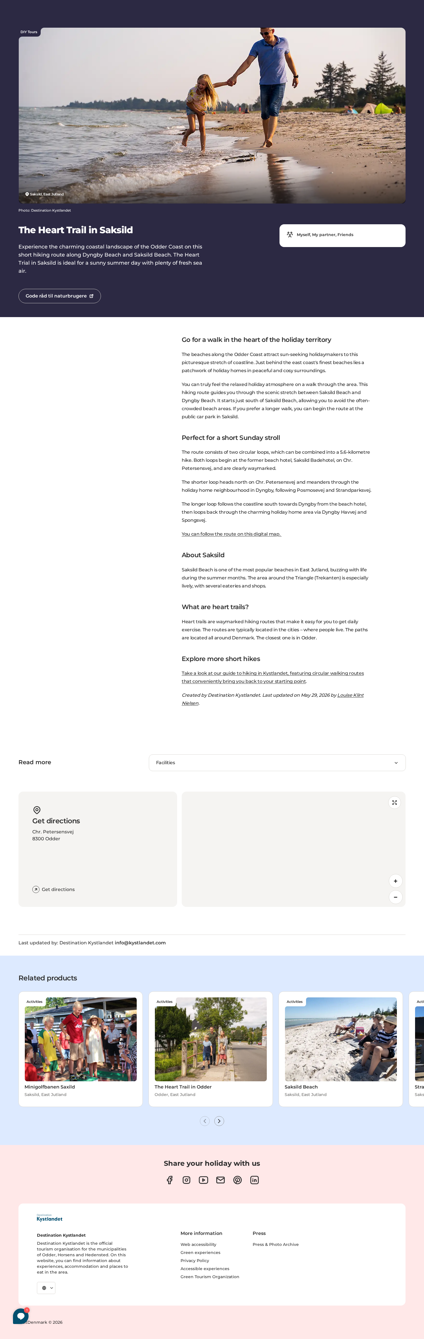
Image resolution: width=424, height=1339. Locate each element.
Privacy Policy (195, 1260)
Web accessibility (198, 1244)
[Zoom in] (396, 881)
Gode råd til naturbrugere (56, 296)
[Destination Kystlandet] (49, 1218)
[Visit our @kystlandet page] (203, 1180)
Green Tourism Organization (210, 1276)
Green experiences (200, 1252)
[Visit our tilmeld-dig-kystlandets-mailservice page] (220, 1180)
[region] (294, 849)
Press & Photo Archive (276, 1244)
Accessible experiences (205, 1268)
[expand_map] (394, 802)
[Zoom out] (396, 897)
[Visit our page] (169, 1180)
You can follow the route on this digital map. (232, 534)
